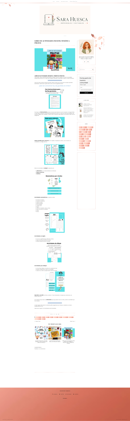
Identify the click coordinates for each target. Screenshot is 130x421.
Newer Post (37, 321)
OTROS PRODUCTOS (73, 1)
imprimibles (81, 138)
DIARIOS (80, 127)
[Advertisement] (43, 380)
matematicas (65, 317)
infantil (47, 317)
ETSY (54, 1)
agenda (90, 129)
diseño (84, 136)
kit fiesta (86, 138)
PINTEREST (76, 394)
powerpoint (71, 317)
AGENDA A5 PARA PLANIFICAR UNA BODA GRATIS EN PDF (87, 104)
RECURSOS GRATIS (64, 1)
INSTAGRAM (69, 394)
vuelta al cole (81, 147)
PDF (86, 129)
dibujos (43, 317)
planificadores (86, 143)
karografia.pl (124, 419)
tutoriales (87, 145)
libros (60, 317)
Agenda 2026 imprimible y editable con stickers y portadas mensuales (88, 116)
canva (89, 131)
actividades (38, 317)
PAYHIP (57, 1)
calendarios (85, 131)
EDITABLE (84, 127)
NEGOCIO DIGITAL (82, 129)
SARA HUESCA (10, 419)
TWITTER (62, 394)
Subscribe (86, 92)
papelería (81, 143)
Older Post (72, 321)
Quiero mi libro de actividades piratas (55, 80)
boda (80, 131)
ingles (51, 317)
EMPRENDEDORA (90, 127)
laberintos (56, 317)
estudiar (88, 136)
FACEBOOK (55, 394)
